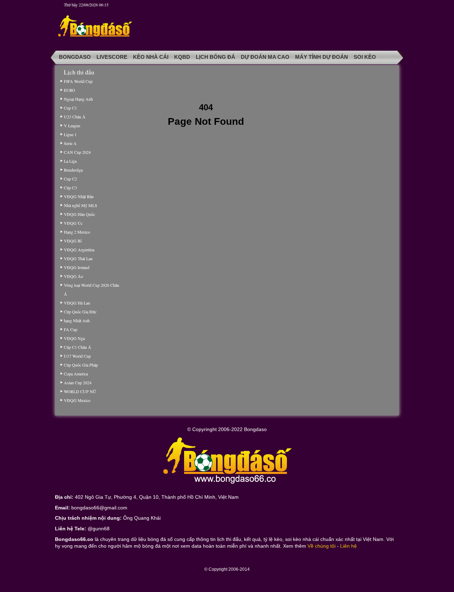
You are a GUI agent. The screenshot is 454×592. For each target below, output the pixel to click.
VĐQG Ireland (76, 267)
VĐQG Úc (73, 223)
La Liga (70, 161)
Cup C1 (70, 108)
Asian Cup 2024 (78, 382)
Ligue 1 (70, 134)
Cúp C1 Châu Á (77, 347)
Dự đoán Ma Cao (265, 57)
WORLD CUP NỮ (80, 391)
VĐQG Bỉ (73, 241)
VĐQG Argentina (79, 249)
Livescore (111, 57)
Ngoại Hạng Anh (78, 99)
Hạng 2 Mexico (77, 232)
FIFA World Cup (78, 81)
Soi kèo (365, 57)
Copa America (76, 373)
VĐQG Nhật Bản (79, 196)
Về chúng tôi (322, 546)
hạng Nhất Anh (77, 320)
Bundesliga (73, 170)
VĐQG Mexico (77, 400)
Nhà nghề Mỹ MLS (80, 205)
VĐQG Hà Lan (77, 303)
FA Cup (70, 329)
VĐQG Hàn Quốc (79, 214)
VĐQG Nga (74, 338)
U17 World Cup (77, 356)
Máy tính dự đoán (321, 57)
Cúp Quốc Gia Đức (80, 311)
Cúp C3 (70, 187)
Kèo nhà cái (150, 57)
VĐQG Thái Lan (78, 258)
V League (72, 125)
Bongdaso (75, 57)
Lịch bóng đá (215, 57)
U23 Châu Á (74, 116)
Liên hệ (348, 546)
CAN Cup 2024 (77, 152)
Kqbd (182, 57)
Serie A (70, 143)
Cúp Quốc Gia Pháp (81, 365)
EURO (69, 90)
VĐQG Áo (73, 276)
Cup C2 (70, 178)
